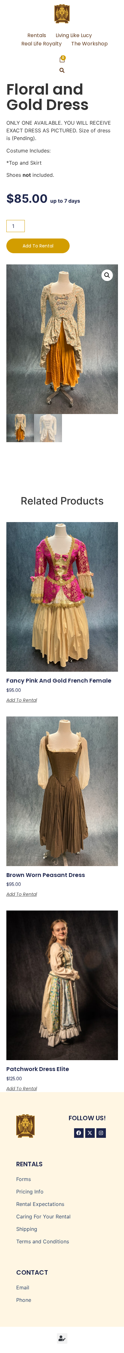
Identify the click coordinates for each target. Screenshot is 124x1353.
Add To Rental (38, 246)
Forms (23, 1179)
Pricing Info (30, 1191)
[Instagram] (101, 1133)
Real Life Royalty (41, 43)
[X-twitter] (90, 1133)
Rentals (36, 35)
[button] (62, 70)
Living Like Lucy (74, 35)
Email (22, 1287)
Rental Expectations (40, 1204)
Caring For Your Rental (43, 1216)
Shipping (26, 1229)
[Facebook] (79, 1133)
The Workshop (89, 43)
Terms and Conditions (42, 1241)
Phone (23, 1300)
